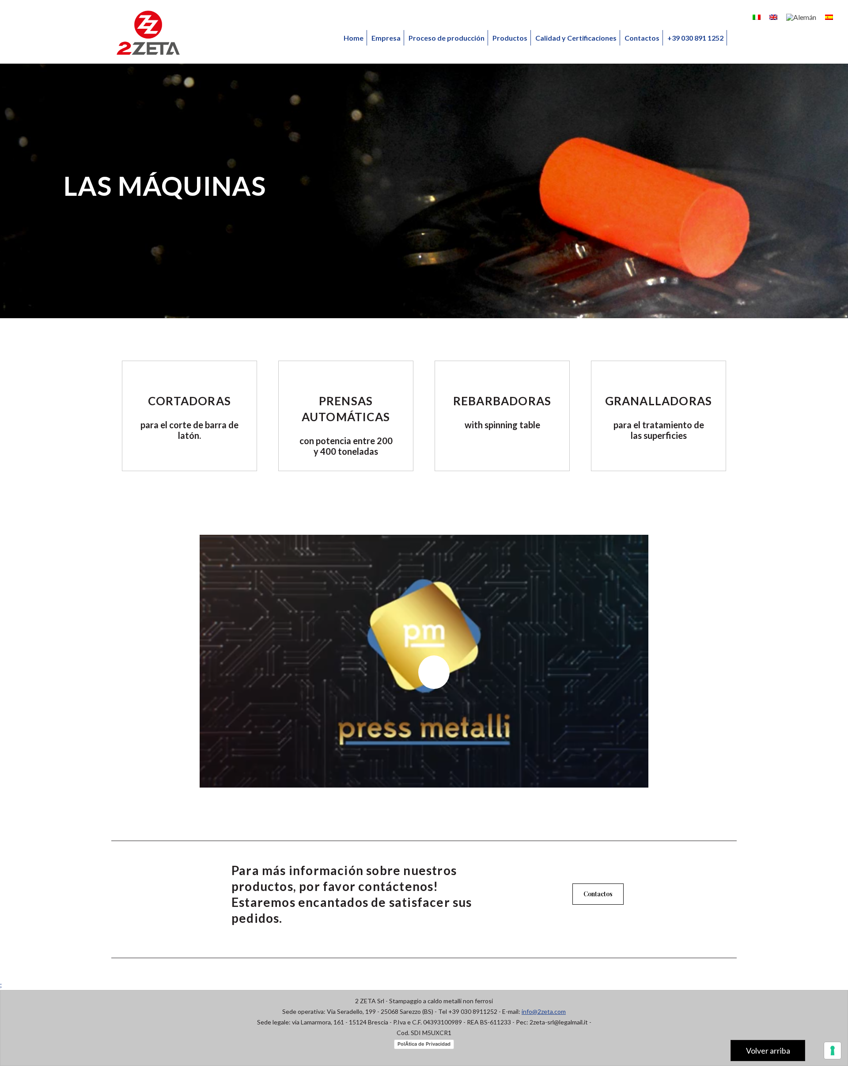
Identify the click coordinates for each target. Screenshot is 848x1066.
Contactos (642, 38)
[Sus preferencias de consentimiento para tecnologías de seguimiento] (832, 1050)
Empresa (386, 38)
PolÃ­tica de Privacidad (424, 1044)
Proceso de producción (447, 38)
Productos (509, 38)
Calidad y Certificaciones (576, 38)
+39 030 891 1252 (695, 38)
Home (353, 38)
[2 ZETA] (148, 33)
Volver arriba (768, 1050)
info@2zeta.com (544, 1011)
